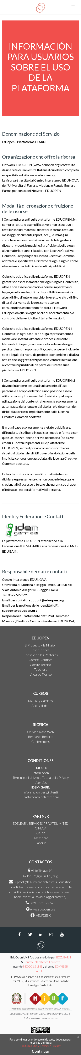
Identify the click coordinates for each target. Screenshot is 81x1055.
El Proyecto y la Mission (40, 645)
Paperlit (40, 843)
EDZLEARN (63, 957)
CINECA (40, 828)
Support (19, 882)
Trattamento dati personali (40, 797)
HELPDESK (43, 915)
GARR (40, 833)
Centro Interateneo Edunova (42, 962)
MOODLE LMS (32, 966)
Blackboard (40, 838)
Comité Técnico (40, 665)
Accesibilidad (40, 705)
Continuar (40, 1051)
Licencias (40, 782)
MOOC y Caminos (40, 701)
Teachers (40, 669)
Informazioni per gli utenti (40, 792)
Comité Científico (41, 660)
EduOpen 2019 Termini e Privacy (41, 1046)
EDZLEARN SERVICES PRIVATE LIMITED (40, 823)
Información (40, 773)
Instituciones (40, 650)
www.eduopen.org (42, 909)
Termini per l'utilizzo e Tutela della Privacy (41, 777)
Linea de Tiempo (40, 674)
